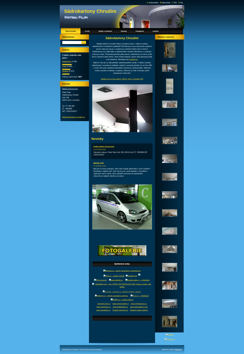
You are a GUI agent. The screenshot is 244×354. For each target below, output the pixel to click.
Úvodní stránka (153, 2)
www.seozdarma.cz (103, 310)
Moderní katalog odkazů (139, 310)
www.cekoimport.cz (103, 307)
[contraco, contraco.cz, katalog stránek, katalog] (121, 291)
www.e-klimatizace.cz (139, 304)
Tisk (181, 2)
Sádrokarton (66, 61)
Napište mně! (98, 163)
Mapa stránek (166, 2)
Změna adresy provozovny (103, 146)
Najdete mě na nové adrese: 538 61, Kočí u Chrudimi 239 (122, 79)
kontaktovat (133, 59)
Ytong (64, 66)
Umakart (65, 71)
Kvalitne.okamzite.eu (120, 310)
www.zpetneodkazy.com (139, 307)
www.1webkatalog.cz (120, 307)
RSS (175, 2)
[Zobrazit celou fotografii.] (169, 50)
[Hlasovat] (67, 64)
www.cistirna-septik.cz (120, 304)
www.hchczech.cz (103, 304)
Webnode (178, 349)
